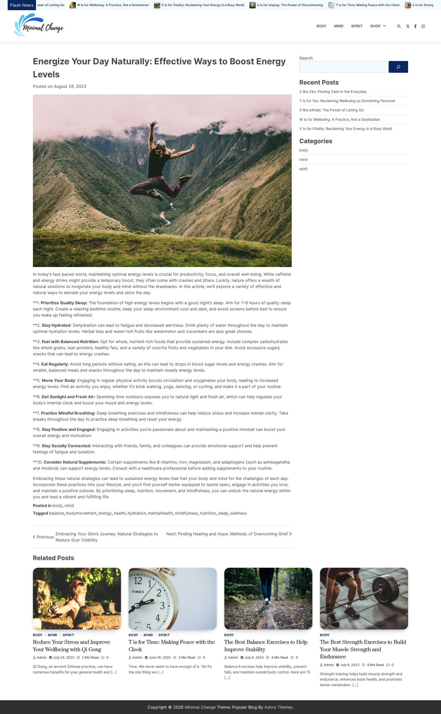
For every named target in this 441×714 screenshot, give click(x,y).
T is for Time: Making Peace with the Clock (309, 5)
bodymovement (81, 513)
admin (42, 657)
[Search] (399, 26)
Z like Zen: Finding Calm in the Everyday (333, 91)
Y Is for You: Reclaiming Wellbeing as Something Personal (347, 101)
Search (306, 57)
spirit (357, 26)
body (321, 26)
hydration (137, 513)
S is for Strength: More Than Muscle (381, 5)
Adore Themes (278, 707)
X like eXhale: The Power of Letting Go (331, 110)
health (120, 513)
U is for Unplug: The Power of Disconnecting (232, 5)
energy (105, 513)
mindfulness (186, 513)
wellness (238, 513)
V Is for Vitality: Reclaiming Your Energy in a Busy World (144, 5)
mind (339, 26)
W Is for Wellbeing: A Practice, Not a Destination (55, 5)
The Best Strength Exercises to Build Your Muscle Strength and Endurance (363, 649)
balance (56, 513)
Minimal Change (200, 707)
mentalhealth (160, 513)
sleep (223, 513)
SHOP (375, 26)
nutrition (208, 513)
